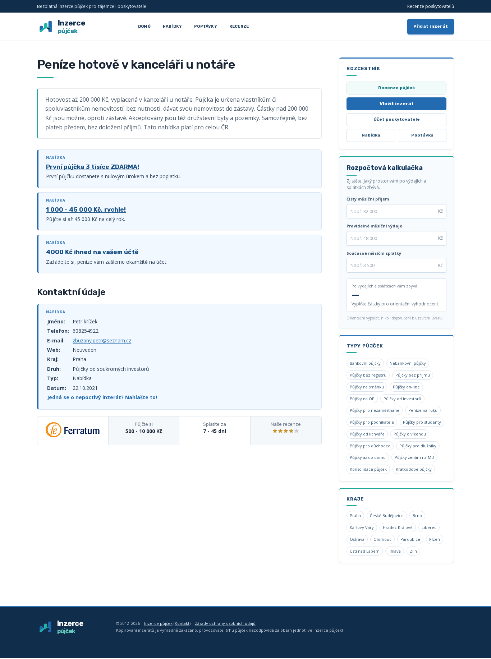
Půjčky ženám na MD (414, 457)
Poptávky (205, 26)
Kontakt (182, 623)
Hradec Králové (398, 527)
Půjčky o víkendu (410, 434)
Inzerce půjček (158, 623)
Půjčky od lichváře (367, 434)
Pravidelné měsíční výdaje (374, 226)
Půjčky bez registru (368, 375)
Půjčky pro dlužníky (417, 445)
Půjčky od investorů (402, 398)
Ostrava (357, 539)
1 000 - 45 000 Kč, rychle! (86, 209)
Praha (355, 515)
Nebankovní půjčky (408, 363)
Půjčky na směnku (367, 387)
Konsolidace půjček (368, 469)
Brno (417, 515)
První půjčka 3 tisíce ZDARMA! (92, 166)
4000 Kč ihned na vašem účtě (92, 251)
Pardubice (410, 539)
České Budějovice (387, 515)
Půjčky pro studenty (422, 422)
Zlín (413, 551)
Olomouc (382, 539)
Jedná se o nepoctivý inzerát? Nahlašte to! (102, 397)
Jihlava (395, 551)
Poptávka (422, 135)
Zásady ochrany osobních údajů (225, 623)
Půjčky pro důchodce (370, 445)
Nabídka (371, 135)
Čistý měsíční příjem (368, 199)
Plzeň (434, 539)
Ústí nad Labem (365, 551)
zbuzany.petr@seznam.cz (102, 340)
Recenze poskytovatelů (430, 6)
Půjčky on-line (406, 387)
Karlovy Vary (362, 527)
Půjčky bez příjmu (412, 375)
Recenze (239, 26)
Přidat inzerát (430, 26)
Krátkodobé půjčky (414, 469)
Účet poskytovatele (396, 119)
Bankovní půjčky (365, 363)
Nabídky (172, 26)
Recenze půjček (396, 87)
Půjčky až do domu (368, 457)
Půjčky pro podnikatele (372, 422)
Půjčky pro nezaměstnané (374, 410)
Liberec (429, 527)
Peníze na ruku (422, 410)
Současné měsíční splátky (374, 253)
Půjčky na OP (362, 398)
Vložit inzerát (397, 103)
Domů (144, 26)
